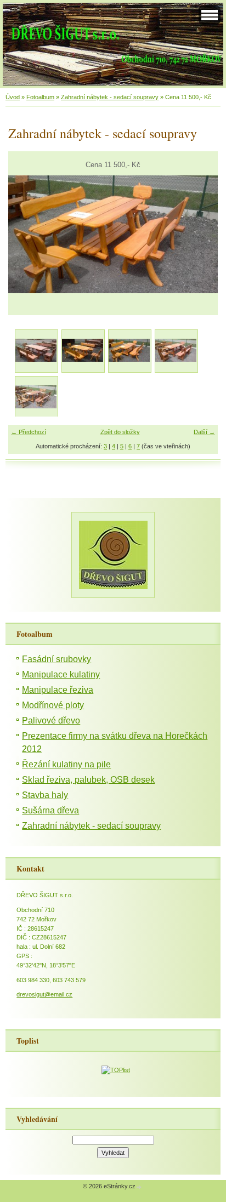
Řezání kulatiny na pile (66, 764)
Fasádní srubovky (56, 659)
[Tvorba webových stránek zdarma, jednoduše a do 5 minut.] (139, 1186)
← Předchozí (28, 432)
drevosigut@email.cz (44, 994)
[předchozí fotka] (26, 234)
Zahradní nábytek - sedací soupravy (110, 97)
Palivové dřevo (51, 720)
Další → (204, 432)
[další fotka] (200, 234)
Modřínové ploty (53, 705)
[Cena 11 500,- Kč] (129, 350)
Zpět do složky (120, 432)
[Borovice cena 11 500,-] (82, 350)
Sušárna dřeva (50, 810)
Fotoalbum (40, 97)
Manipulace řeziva (57, 689)
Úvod (12, 97)
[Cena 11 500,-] (35, 397)
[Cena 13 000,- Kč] (175, 350)
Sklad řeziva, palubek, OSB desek (88, 779)
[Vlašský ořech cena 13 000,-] (35, 350)
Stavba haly (45, 795)
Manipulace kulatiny (61, 674)
